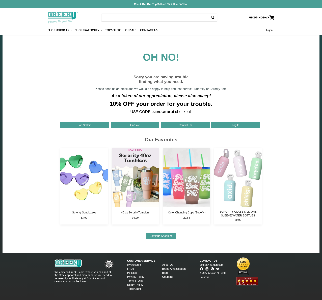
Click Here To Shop (177, 4)
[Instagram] (207, 269)
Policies (132, 272)
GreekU (212, 273)
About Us (167, 264)
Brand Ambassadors (174, 268)
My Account (134, 264)
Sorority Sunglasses (84, 212)
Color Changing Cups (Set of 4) (186, 212)
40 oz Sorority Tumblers (135, 212)
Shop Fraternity (87, 29)
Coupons (167, 276)
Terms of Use (135, 280)
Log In (235, 125)
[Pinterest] (212, 269)
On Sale (130, 29)
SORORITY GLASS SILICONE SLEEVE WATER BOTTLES (238, 213)
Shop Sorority (59, 29)
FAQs (130, 268)
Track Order (134, 288)
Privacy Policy (135, 276)
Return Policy (135, 284)
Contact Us (148, 29)
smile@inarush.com (211, 264)
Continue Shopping (161, 236)
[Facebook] (201, 269)
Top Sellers (113, 29)
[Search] (212, 17)
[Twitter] (218, 269)
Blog (165, 272)
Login (269, 29)
